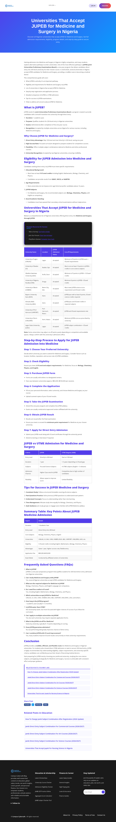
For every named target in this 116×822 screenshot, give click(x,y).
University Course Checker (43, 782)
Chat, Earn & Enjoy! (46, 235)
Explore (51, 5)
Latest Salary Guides (65, 778)
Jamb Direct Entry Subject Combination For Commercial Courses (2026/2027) (54, 677)
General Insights (64, 782)
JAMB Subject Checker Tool (43, 800)
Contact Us (101, 815)
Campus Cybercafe (18, 817)
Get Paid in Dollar (44, 232)
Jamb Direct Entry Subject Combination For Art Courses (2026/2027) (51, 683)
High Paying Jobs (64, 787)
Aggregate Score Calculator (43, 796)
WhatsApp (38, 704)
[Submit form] (103, 792)
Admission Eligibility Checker (44, 787)
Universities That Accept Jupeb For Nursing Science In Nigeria (48, 693)
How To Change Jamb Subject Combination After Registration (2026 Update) (53, 672)
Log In (93, 6)
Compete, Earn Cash (47, 239)
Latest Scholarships (41, 778)
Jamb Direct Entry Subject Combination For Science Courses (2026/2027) (52, 688)
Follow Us (16, 803)
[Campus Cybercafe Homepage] (9, 6)
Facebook (27, 704)
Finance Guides (64, 796)
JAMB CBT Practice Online (43, 791)
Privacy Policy (78, 815)
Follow (45, 704)
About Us (66, 815)
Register (105, 6)
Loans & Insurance (65, 791)
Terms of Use (90, 815)
